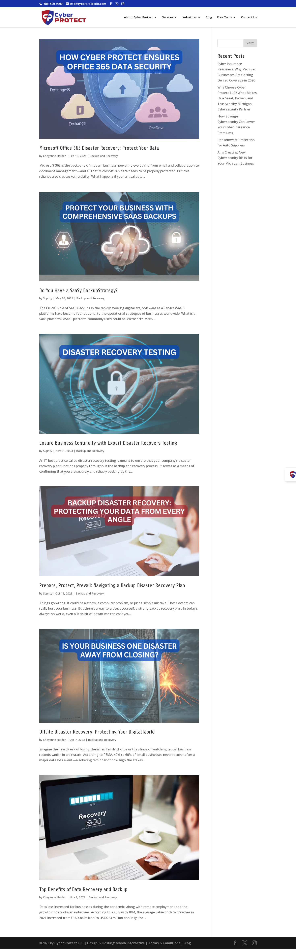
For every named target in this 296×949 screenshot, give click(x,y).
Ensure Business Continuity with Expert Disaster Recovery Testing (108, 443)
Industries (189, 17)
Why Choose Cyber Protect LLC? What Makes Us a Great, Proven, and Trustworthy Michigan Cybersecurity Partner (237, 98)
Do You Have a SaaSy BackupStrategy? (78, 290)
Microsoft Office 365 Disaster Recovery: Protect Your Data (99, 148)
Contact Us (249, 17)
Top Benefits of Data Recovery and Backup (83, 889)
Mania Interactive (130, 943)
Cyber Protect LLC (69, 943)
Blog (209, 17)
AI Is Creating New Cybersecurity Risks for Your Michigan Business (236, 157)
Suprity (47, 298)
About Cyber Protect (138, 17)
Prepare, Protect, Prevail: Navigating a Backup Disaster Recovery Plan (112, 585)
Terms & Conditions (164, 943)
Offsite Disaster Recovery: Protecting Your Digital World (97, 732)
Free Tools (224, 17)
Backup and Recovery (104, 156)
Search (250, 43)
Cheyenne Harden (54, 156)
